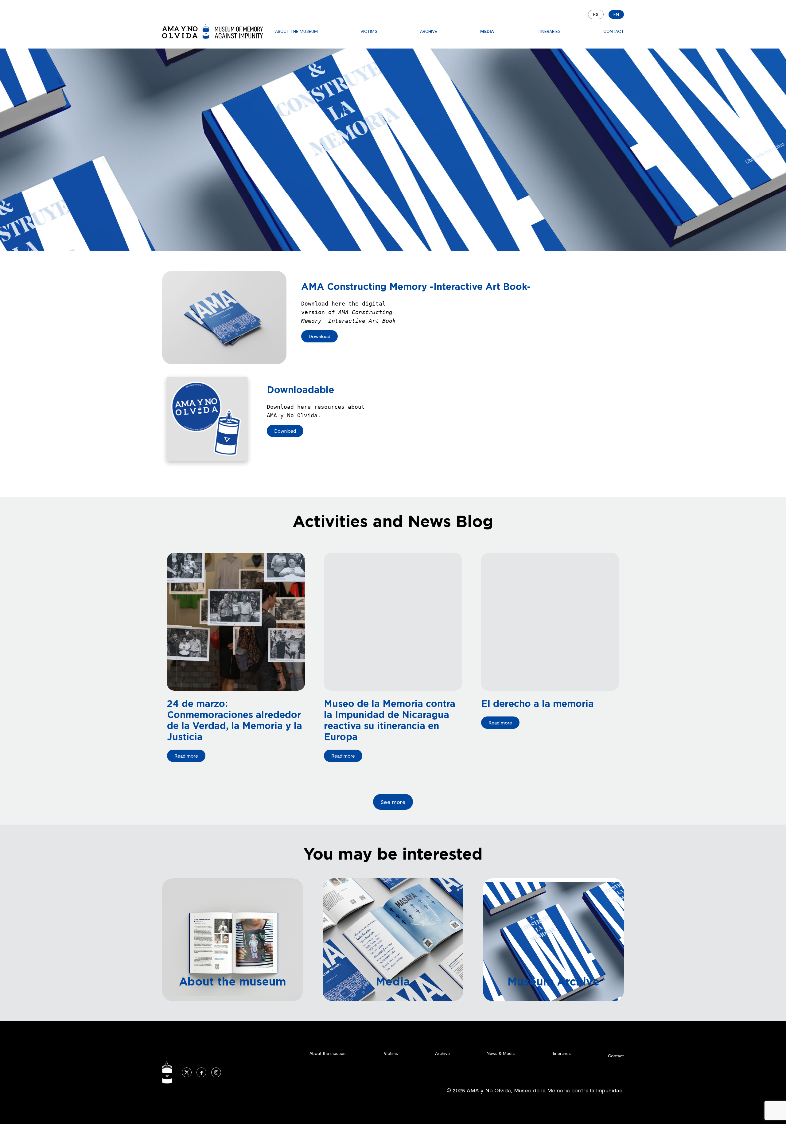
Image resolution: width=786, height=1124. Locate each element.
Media (487, 31)
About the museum (296, 31)
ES (595, 14)
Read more (186, 756)
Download (319, 336)
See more (393, 801)
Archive (428, 31)
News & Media (501, 1053)
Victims (368, 31)
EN (616, 14)
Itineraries (549, 31)
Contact (613, 31)
